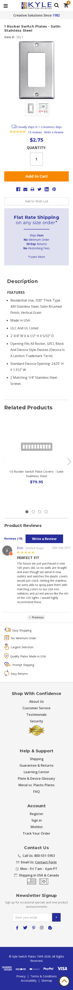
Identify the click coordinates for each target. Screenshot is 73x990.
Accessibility (28, 980)
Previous (38, 617)
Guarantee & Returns (36, 765)
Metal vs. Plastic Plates (36, 785)
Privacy (21, 976)
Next (69, 461)
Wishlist (36, 827)
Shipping (36, 759)
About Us (36, 701)
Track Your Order (36, 833)
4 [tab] (46, 511)
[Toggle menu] (5, 5)
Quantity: (36, 147)
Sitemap (46, 980)
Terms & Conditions (43, 976)
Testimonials (36, 714)
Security (36, 721)
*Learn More (36, 257)
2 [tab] (33, 511)
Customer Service (36, 708)
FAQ (36, 791)
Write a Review (53, 132)
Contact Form (46, 862)
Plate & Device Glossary (36, 778)
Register (36, 814)
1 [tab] (26, 511)
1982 (56, 15)
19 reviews (35, 132)
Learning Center (36, 772)
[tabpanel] (36, 463)
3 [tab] (39, 511)
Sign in (36, 820)
